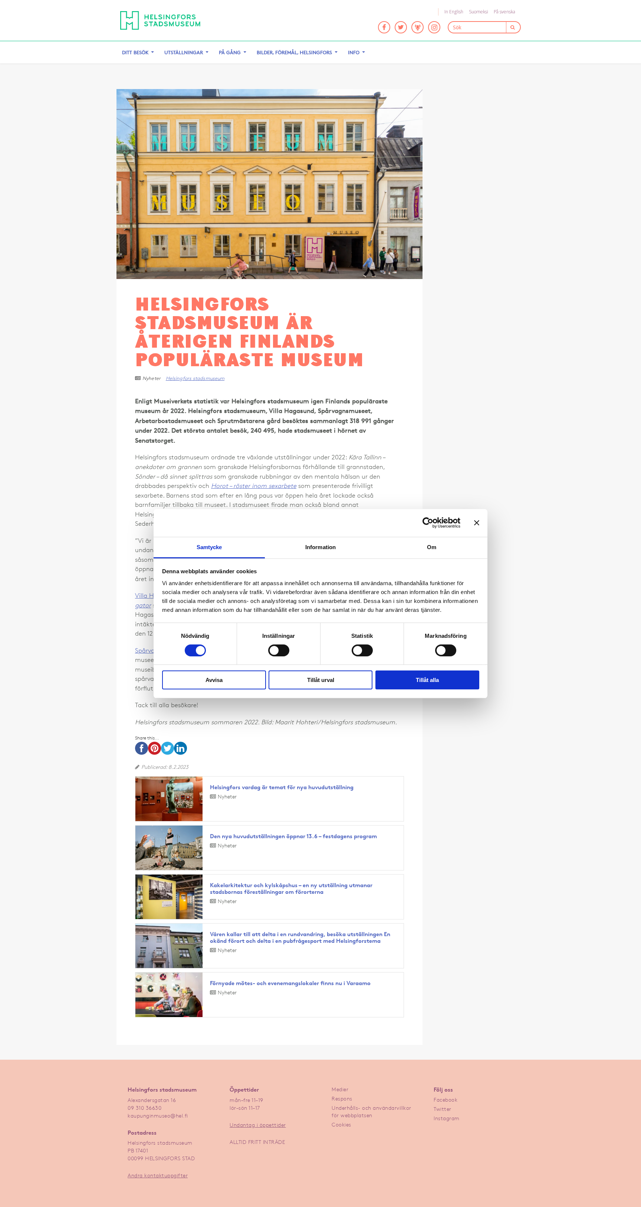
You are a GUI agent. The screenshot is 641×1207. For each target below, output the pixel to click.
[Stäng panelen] (476, 522)
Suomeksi (478, 12)
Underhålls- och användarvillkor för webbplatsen (371, 1111)
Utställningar (183, 52)
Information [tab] (320, 547)
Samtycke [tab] (209, 547)
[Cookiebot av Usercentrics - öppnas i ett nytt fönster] (427, 522)
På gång (230, 52)
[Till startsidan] (160, 20)
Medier (340, 1089)
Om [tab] (431, 547)
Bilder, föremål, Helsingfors (294, 52)
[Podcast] (417, 27)
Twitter (442, 1109)
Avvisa (214, 680)
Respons (342, 1098)
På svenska (504, 12)
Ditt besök (135, 52)
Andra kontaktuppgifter (158, 1175)
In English (453, 12)
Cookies (341, 1124)
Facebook (445, 1099)
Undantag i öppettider (258, 1125)
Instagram (447, 1118)
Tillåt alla (427, 680)
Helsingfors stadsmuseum (195, 378)
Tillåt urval (320, 680)
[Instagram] (434, 27)
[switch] (278, 650)
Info (353, 52)
